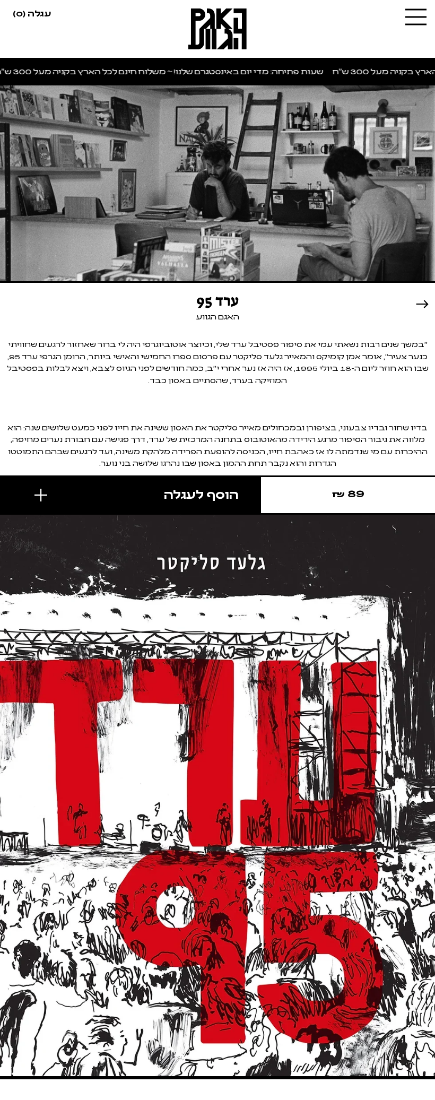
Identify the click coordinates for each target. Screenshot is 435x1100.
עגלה (32, 13)
